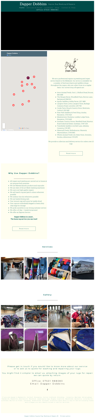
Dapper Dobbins (47, 4)
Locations (48, 8)
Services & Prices (34, 8)
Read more (71, 153)
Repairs (59, 268)
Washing (12, 268)
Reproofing (36, 268)
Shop (57, 8)
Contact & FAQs (69, 8)
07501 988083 (51, 10)
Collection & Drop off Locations (83, 268)
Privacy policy (65, 416)
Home (22, 8)
